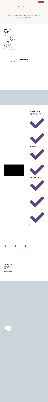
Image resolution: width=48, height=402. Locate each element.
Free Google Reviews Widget (24, 253)
